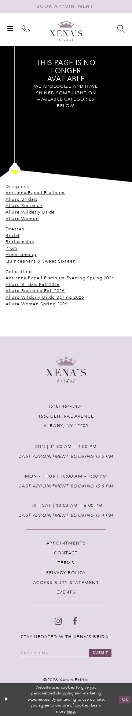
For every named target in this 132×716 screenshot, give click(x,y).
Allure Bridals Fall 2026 (33, 284)
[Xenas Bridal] (66, 30)
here (71, 711)
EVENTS (66, 592)
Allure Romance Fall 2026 (35, 291)
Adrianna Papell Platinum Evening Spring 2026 (60, 278)
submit (101, 652)
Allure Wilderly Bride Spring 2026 (45, 297)
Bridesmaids (20, 242)
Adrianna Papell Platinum (35, 193)
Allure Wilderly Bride (30, 212)
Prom (12, 248)
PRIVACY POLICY (66, 573)
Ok (125, 699)
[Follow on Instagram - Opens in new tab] (58, 621)
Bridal (12, 235)
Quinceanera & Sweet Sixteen (41, 261)
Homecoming (21, 254)
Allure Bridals (21, 199)
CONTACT (66, 553)
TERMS (66, 563)
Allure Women (22, 219)
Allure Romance (24, 205)
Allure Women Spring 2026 (37, 304)
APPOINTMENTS (66, 543)
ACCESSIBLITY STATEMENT (66, 582)
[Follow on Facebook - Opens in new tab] (75, 621)
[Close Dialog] (6, 699)
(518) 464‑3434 (66, 406)
